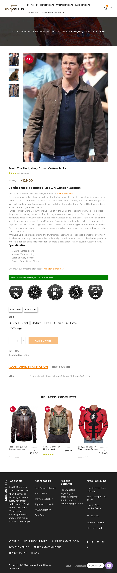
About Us (14, 541)
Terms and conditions (47, 547)
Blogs (35, 553)
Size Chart (15, 309)
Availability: (15, 355)
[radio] (14, 323)
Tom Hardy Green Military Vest (51, 448)
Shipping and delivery (65, 541)
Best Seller (40, 515)
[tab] (28, 367)
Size (11, 316)
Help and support (35, 541)
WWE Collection (43, 510)
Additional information (28, 366)
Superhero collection (45, 504)
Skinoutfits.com (65, 193)
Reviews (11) (61, 366)
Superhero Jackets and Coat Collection (40, 31)
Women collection (44, 499)
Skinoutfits (34, 565)
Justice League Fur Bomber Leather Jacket (18, 449)
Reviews (24, 173)
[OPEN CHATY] (109, 565)
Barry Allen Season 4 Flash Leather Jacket (88, 448)
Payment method (19, 547)
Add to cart (43, 341)
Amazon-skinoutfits (53, 268)
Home (15, 31)
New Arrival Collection (45, 488)
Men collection (42, 493)
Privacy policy (17, 553)
